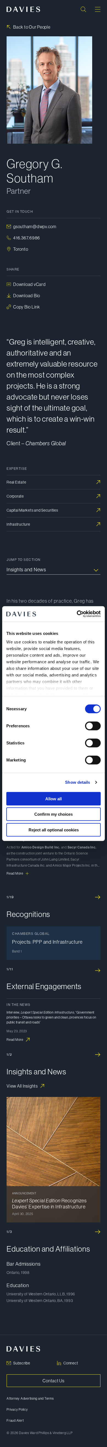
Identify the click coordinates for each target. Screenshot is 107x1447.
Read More (15, 873)
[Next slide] (97, 897)
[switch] (93, 725)
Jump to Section (24, 560)
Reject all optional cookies (54, 829)
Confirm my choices (53, 814)
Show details (77, 782)
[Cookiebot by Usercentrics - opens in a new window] (77, 614)
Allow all (53, 798)
